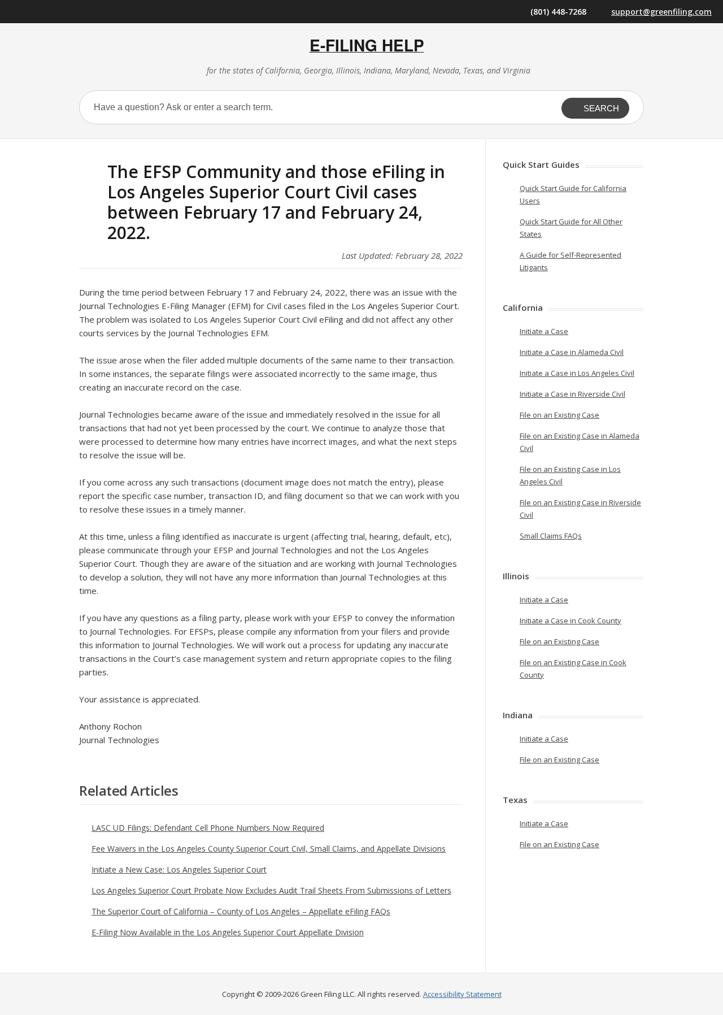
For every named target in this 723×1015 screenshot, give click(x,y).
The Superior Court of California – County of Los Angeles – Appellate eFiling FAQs (241, 911)
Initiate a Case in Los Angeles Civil (577, 373)
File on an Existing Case (559, 415)
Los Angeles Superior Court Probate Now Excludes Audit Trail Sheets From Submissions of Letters (271, 890)
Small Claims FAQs (551, 536)
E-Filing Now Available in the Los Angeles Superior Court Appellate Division (228, 932)
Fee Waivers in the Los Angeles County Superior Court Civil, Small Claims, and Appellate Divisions (269, 848)
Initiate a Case (544, 331)
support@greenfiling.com (661, 11)
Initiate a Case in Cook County (570, 620)
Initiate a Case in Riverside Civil (572, 394)
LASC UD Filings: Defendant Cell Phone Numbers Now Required (208, 827)
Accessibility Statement (462, 994)
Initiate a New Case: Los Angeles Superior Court (179, 869)
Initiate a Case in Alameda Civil (572, 352)
